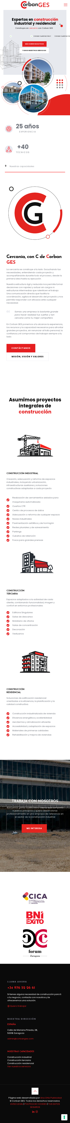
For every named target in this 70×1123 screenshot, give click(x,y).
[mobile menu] (65, 5)
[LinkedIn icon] (33, 1111)
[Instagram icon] (36, 1111)
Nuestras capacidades (22, 166)
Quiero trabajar (17, 1006)
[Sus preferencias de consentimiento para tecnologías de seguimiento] (64, 1117)
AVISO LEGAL (16, 1104)
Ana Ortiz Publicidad (51, 1097)
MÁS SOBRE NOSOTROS (34, 44)
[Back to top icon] (35, 1091)
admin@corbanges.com (20, 1038)
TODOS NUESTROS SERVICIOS (34, 50)
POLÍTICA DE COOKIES (36, 1104)
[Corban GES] (35, 5)
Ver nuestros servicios (19, 1066)
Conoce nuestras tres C (42, 36)
